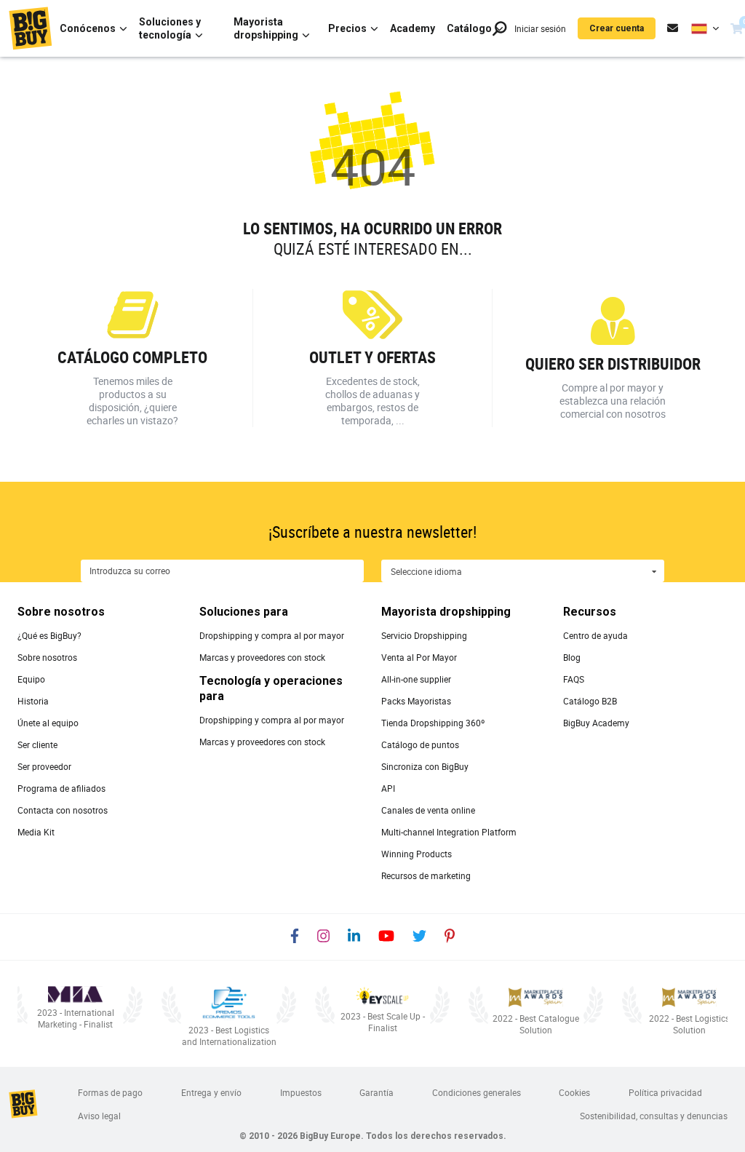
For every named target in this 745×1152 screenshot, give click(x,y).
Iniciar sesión (540, 28)
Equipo (31, 679)
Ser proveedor (44, 766)
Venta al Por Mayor (419, 657)
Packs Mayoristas (416, 701)
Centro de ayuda (595, 635)
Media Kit (36, 832)
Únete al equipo (48, 722)
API (388, 788)
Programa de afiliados (61, 788)
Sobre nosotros (47, 657)
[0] (736, 28)
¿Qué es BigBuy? (49, 635)
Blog (572, 657)
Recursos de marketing (426, 875)
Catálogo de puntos (420, 744)
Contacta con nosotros (62, 810)
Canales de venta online (428, 810)
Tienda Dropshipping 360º (433, 722)
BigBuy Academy (596, 722)
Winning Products (416, 853)
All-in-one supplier (416, 679)
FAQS (573, 679)
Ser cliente (37, 744)
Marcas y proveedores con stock (262, 657)
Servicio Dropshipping (424, 635)
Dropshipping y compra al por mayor (271, 635)
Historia (33, 701)
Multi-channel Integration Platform (449, 832)
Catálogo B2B (590, 701)
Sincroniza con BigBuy (425, 766)
